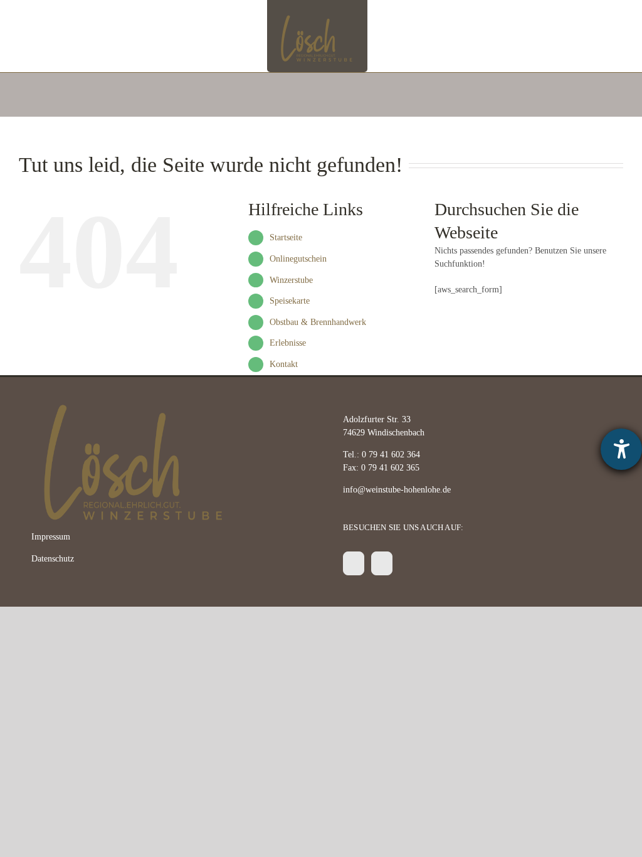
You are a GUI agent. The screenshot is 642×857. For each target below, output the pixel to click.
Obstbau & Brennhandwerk (318, 322)
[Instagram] (381, 563)
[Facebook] (353, 563)
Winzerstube (291, 280)
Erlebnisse (288, 343)
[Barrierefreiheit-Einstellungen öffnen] (621, 449)
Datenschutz (52, 558)
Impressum (50, 536)
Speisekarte (290, 301)
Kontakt (284, 364)
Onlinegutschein (298, 258)
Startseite (286, 237)
